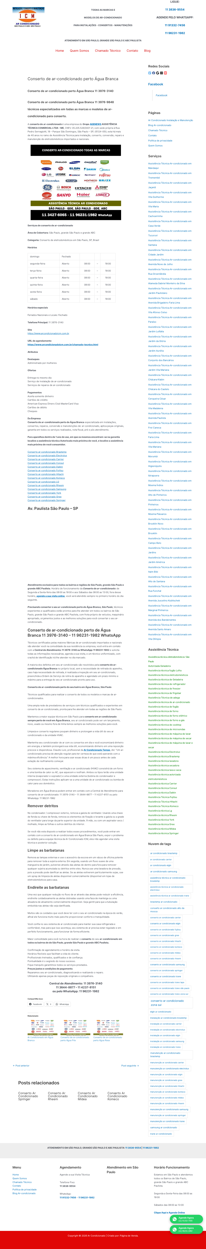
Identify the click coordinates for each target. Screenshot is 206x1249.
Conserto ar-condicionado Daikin (45, 466)
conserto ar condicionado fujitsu (165, 929)
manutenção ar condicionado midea (167, 1097)
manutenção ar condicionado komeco (167, 1092)
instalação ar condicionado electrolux (167, 1029)
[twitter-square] (150, 72)
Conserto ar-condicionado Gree (45, 496)
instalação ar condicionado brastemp (168, 1018)
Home (16, 1174)
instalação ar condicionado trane (165, 1047)
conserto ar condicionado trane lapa (167, 982)
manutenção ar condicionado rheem (167, 1103)
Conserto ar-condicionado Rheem (46, 485)
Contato (152, 135)
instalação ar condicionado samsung (167, 1041)
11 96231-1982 (175, 33)
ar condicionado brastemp (163, 853)
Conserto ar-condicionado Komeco (46, 478)
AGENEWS (95, 124)
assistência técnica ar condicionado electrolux (167, 888)
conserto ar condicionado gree (164, 935)
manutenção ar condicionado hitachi (167, 1086)
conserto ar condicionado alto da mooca (167, 910)
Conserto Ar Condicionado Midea (88, 1096)
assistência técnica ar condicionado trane (169, 895)
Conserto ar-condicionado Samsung (47, 489)
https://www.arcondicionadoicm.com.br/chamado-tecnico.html (63, 344)
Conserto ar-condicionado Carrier (46, 459)
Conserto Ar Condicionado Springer (28, 1096)
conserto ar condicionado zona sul (167, 1002)
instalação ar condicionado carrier (166, 1024)
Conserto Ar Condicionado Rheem (58, 1096)
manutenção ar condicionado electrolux (169, 1068)
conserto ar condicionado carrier (165, 917)
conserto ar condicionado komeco (166, 947)
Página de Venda (129, 1235)
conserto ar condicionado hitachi (165, 941)
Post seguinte (130, 1065)
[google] (158, 72)
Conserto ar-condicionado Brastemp (47, 451)
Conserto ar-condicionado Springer (47, 500)
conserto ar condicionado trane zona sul (169, 994)
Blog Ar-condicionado (159, 125)
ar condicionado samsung (163, 871)
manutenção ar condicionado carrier (167, 1062)
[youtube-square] (166, 72)
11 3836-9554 (175, 9)
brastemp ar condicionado (163, 901)
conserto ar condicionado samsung (167, 964)
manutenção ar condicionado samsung (169, 1109)
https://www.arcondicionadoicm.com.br (48, 333)
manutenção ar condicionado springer (168, 1115)
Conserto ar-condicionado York (44, 492)
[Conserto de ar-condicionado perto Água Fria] (75, 1027)
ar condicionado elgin (160, 865)
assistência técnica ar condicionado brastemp (167, 879)
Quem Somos (155, 145)
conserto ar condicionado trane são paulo (169, 988)
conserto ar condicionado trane (165, 976)
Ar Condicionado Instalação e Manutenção (170, 120)
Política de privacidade (160, 140)
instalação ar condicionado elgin (165, 1035)
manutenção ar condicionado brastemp (165, 1055)
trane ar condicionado (161, 1134)
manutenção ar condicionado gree (166, 1080)
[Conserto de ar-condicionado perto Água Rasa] (108, 1027)
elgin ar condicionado (160, 1012)
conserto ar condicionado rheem (165, 958)
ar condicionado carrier (161, 859)
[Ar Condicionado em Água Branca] (42, 1027)
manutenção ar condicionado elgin (166, 1074)
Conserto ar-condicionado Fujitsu (45, 470)
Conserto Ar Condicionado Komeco (117, 1096)
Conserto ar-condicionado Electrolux (47, 455)
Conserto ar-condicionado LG (43, 481)
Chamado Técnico (157, 130)
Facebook (155, 84)
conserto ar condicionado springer (166, 970)
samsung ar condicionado (163, 1127)
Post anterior (21, 1065)
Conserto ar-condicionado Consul (46, 463)
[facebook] (154, 72)
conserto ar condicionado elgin (165, 923)
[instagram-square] (162, 72)
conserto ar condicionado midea (165, 953)
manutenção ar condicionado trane (167, 1121)
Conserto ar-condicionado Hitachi (46, 474)
